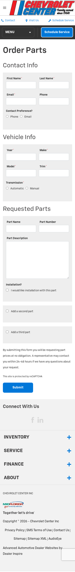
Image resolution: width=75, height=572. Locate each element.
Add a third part (20, 332)
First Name (14, 78)
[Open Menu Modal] (4, 7)
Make (44, 150)
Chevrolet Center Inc (44, 521)
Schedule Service (57, 32)
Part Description (17, 238)
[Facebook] (33, 420)
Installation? (14, 284)
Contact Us (61, 530)
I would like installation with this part (33, 290)
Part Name (13, 222)
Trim (43, 166)
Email (11, 94)
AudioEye (55, 538)
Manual (34, 188)
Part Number (48, 222)
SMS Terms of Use (39, 530)
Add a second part (22, 311)
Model (11, 166)
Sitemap (20, 538)
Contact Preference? (19, 111)
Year (10, 150)
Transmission (15, 182)
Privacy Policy (14, 530)
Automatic (17, 188)
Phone (44, 94)
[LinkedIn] (40, 420)
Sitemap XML (37, 538)
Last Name (47, 78)
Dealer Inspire (12, 554)
